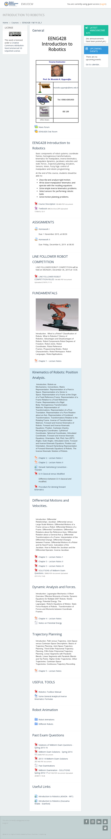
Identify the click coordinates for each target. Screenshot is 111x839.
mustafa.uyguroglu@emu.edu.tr (65, 88)
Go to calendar (92, 64)
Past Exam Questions (48, 735)
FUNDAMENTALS (44, 293)
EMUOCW (27, 4)
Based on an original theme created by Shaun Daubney (20, 834)
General (38, 30)
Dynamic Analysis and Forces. (54, 587)
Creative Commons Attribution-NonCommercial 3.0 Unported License (14, 46)
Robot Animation (45, 709)
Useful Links (41, 786)
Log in (103, 4)
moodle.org (42, 834)
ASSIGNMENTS (43, 222)
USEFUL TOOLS (43, 682)
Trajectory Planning (47, 634)
